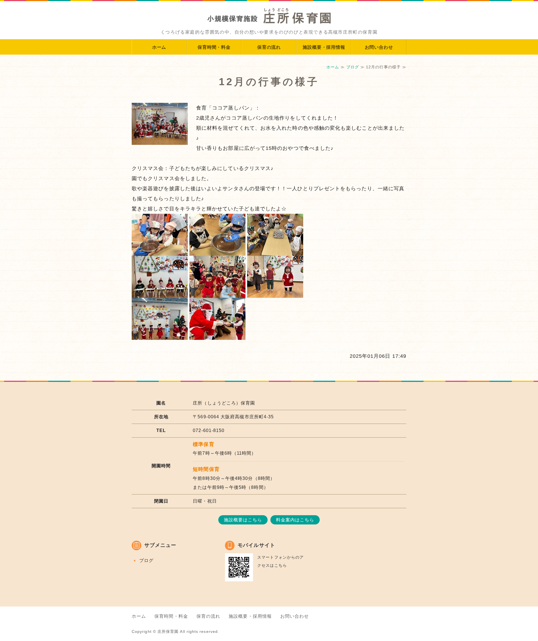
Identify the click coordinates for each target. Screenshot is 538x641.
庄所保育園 (167, 631)
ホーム (159, 47)
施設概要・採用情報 (324, 47)
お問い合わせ (379, 47)
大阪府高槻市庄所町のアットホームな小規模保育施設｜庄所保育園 (269, 12)
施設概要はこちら (243, 519)
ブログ (352, 67)
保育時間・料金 (214, 47)
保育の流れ (269, 47)
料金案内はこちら (295, 519)
